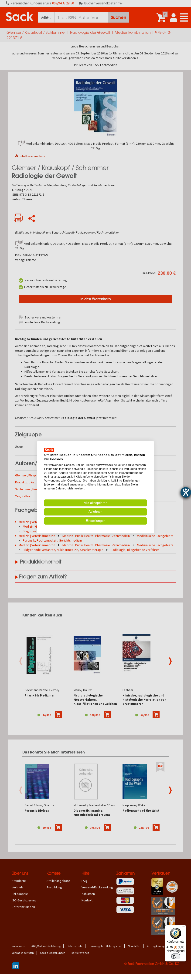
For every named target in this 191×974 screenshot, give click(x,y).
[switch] (175, 956)
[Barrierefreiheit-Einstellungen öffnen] (186, 492)
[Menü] (183, 928)
